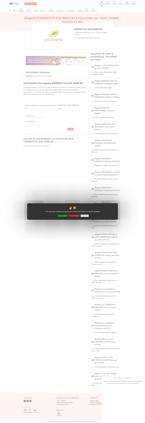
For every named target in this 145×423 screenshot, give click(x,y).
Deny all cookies (74, 215)
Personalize (84, 215)
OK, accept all (63, 215)
